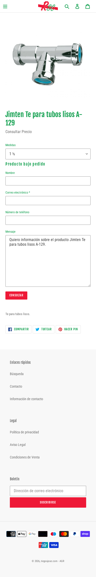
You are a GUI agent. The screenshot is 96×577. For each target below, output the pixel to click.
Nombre (10, 173)
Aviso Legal (18, 445)
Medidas (10, 145)
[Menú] (9, 6)
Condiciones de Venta (25, 457)
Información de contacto (26, 399)
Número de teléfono (17, 212)
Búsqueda (17, 374)
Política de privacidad (24, 432)
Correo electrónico (17, 192)
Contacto (16, 386)
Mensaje (10, 231)
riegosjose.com (49, 561)
